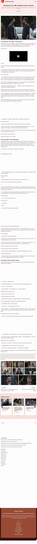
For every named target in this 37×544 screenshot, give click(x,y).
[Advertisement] (18, 105)
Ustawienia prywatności (18, 534)
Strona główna (18, 523)
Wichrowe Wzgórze (4, 452)
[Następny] (35, 407)
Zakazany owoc (3, 459)
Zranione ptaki (3, 463)
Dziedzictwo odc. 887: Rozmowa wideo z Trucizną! (29, 389)
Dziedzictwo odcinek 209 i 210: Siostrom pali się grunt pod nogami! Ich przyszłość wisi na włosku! (18, 409)
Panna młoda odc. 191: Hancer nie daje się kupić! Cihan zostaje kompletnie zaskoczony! (16, 443)
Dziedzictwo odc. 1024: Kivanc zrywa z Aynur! (9, 441)
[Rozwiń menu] (35, 1)
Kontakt (2, 465)
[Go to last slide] (2, 407)
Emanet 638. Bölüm (7, 355)
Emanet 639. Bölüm (14, 355)
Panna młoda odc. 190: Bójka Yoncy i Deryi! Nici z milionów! (11, 446)
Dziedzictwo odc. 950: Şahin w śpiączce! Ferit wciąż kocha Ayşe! (6, 408)
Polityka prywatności (18, 531)
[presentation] (6, 402)
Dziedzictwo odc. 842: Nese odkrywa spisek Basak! (30, 408)
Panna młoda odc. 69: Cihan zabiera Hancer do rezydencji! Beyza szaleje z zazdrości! (9, 389)
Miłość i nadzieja (4, 455)
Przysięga (2, 462)
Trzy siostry (3, 460)
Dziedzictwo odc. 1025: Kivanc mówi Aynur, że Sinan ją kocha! (12, 439)
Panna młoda (3, 451)
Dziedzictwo (3, 454)
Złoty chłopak (3, 457)
